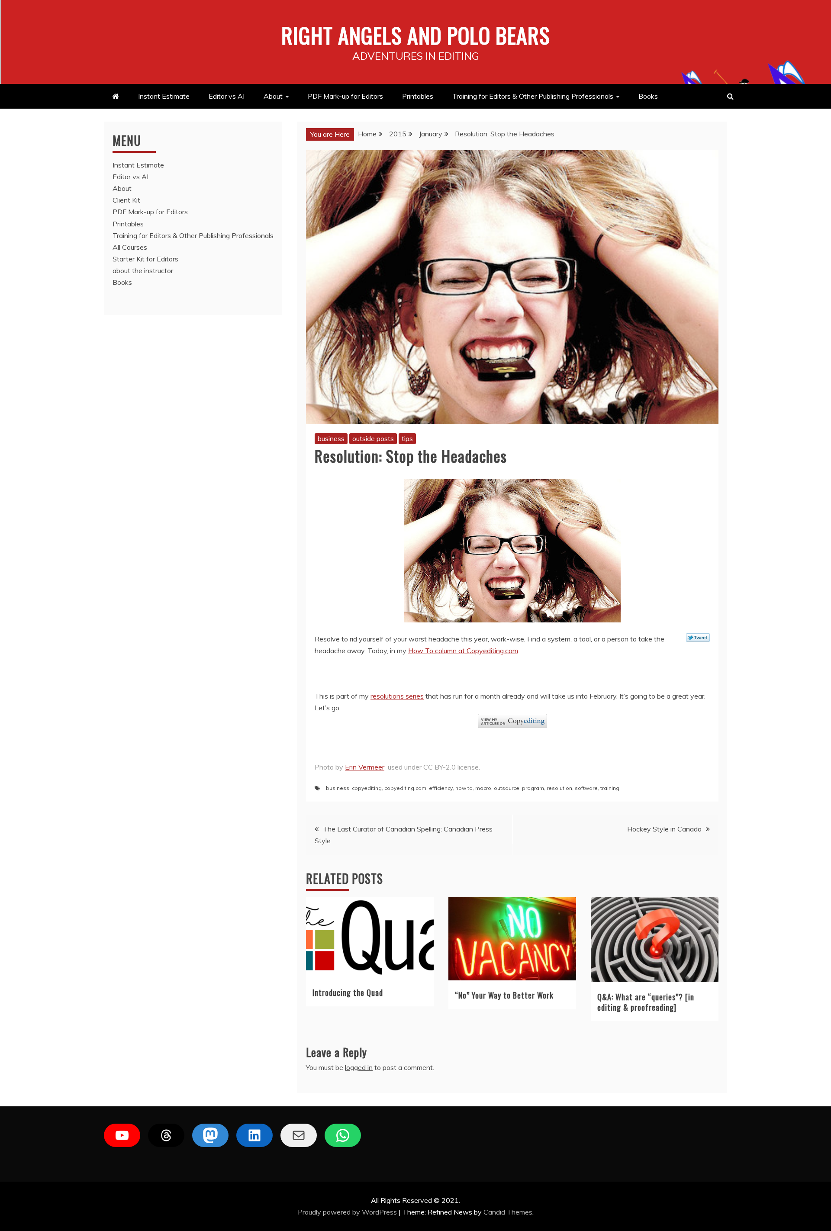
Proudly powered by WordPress (348, 1212)
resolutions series (397, 696)
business (331, 438)
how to (464, 788)
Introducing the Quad (347, 992)
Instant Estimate (164, 96)
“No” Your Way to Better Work (504, 995)
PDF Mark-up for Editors (345, 96)
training (609, 788)
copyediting (367, 788)
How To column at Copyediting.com (463, 650)
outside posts (373, 438)
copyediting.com (405, 788)
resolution (559, 788)
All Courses (130, 247)
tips (407, 438)
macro (483, 788)
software (586, 788)
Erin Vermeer (364, 767)
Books (648, 96)
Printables (417, 96)
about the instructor (143, 270)
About (273, 96)
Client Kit (126, 200)
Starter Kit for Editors (145, 259)
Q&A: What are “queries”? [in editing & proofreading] (645, 1001)
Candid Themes (507, 1212)
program (533, 788)
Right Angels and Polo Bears (415, 35)
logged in (359, 1067)
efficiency (441, 788)
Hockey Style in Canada (664, 829)
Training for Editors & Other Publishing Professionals (532, 96)
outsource (506, 788)
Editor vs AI (227, 96)
